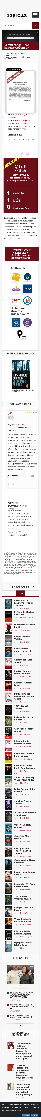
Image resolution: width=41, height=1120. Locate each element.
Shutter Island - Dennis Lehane (22, 672)
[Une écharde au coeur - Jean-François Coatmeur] (21, 374)
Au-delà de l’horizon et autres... (25, 813)
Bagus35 (11, 424)
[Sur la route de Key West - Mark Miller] (8, 781)
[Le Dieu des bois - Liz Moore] (8, 721)
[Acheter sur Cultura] (23, 139)
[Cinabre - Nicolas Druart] (8, 686)
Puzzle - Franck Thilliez (22, 637)
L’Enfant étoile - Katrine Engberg (22, 932)
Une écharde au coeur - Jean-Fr (23, 391)
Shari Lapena (25, 890)
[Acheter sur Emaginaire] (19, 139)
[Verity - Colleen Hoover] (8, 828)
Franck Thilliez (25, 608)
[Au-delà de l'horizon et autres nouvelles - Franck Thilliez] (8, 816)
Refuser (34, 1115)
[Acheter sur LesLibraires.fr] (14, 139)
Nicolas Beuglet (26, 747)
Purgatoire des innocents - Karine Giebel (24, 696)
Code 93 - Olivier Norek (23, 837)
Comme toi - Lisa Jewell (23, 661)
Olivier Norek (25, 842)
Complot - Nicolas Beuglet (23, 908)
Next (20, 1026)
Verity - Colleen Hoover (22, 826)
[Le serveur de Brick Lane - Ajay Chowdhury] (8, 757)
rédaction (23, 570)
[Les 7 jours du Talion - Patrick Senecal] (8, 852)
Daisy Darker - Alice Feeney (24, 790)
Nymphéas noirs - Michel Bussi (23, 943)
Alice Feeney (24, 795)
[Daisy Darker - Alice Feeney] (8, 793)
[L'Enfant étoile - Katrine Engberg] (8, 935)
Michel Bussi (24, 948)
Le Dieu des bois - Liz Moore (23, 718)
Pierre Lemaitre (25, 866)
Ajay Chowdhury (26, 759)
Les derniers (20, 1034)
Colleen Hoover (26, 830)
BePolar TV (20, 958)
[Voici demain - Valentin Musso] (8, 900)
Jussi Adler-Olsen (26, 654)
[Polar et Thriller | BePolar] (17, 16)
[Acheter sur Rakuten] (28, 139)
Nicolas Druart (25, 688)
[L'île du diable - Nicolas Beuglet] (8, 745)
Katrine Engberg (26, 937)
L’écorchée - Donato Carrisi (25, 873)
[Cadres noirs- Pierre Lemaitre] (8, 864)
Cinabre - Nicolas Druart (23, 684)
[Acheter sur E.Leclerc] (33, 139)
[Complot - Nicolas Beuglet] (8, 911)
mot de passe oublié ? (18, 535)
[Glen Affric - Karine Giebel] (8, 733)
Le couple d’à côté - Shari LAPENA (24, 885)
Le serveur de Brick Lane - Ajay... (24, 754)
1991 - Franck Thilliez (21, 707)
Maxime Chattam (26, 618)
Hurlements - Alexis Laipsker (24, 625)
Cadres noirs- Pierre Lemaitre (24, 861)
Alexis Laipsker (25, 630)
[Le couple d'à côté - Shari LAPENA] (8, 888)
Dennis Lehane (25, 677)
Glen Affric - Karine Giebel (24, 730)
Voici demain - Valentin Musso (22, 897)
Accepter (26, 1115)
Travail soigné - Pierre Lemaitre (22, 920)
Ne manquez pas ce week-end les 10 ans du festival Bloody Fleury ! (24, 1089)
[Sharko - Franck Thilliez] (8, 805)
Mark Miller (24, 783)
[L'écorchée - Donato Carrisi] (8, 876)
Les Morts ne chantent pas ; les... (24, 649)
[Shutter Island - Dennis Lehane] (8, 675)
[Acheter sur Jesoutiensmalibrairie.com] (16, 322)
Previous (20, 986)
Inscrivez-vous (19, 174)
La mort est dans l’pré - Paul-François (24, 766)
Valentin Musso (25, 902)
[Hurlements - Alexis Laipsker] (8, 628)
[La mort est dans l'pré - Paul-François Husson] (8, 769)
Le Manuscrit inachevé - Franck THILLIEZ (23, 603)
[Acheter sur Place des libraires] (21, 334)
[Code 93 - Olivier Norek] (8, 840)
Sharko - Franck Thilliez (22, 802)
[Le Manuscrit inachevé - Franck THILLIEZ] (8, 604)
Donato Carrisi (25, 878)
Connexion (12, 532)
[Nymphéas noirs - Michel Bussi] (8, 946)
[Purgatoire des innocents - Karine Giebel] (8, 698)
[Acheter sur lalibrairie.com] (27, 322)
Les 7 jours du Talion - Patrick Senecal (22, 851)
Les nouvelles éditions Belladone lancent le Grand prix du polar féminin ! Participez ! (24, 1051)
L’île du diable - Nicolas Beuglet (22, 742)
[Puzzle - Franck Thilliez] (8, 640)
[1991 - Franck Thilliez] (8, 709)
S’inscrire (23, 532)
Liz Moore (24, 723)
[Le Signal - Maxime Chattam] (8, 616)
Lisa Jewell (24, 665)
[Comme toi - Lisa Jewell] (8, 663)
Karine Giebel (25, 702)
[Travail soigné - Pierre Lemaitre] (8, 923)
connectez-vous (18, 177)
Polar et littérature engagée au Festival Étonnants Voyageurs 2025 (24, 1071)
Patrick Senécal (25, 856)
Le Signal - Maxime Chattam (24, 613)
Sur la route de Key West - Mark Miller (24, 778)
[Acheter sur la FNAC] (10, 139)
